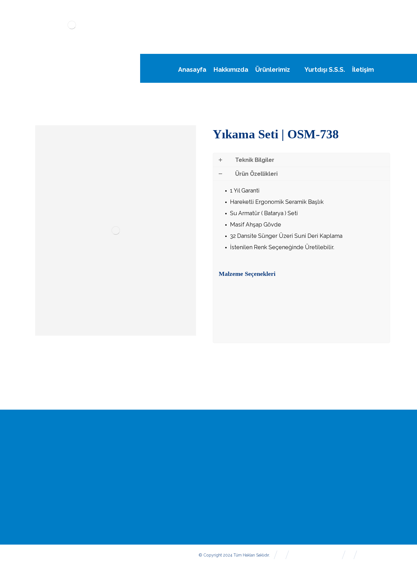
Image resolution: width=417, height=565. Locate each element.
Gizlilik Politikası (239, 518)
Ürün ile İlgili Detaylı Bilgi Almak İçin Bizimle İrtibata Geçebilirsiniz (303, 330)
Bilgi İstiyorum (364, 489)
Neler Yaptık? (237, 480)
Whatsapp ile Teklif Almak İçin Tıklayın (275, 308)
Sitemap (358, 480)
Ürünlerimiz (235, 470)
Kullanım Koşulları (241, 509)
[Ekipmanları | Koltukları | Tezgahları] (71, 25)
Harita (355, 470)
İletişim (356, 461)
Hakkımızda (235, 461)
